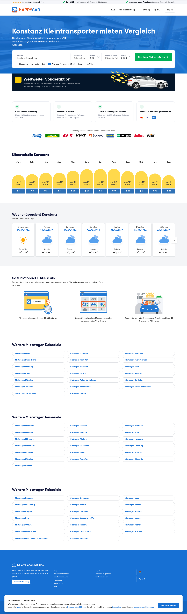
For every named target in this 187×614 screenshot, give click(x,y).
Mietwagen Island (23, 353)
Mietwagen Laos (132, 498)
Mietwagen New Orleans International (31, 538)
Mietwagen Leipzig (78, 373)
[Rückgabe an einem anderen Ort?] (16, 64)
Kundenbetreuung (127, 9)
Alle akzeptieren (168, 605)
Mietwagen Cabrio (78, 393)
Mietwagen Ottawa (23, 524)
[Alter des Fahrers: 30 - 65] (49, 64)
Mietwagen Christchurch (80, 531)
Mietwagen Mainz (77, 452)
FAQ (113, 9)
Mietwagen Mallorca (133, 373)
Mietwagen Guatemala (79, 498)
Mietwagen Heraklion (79, 366)
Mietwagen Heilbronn (24, 425)
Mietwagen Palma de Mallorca (83, 380)
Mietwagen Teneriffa (24, 386)
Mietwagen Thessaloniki (80, 386)
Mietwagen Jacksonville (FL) (82, 518)
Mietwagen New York (134, 353)
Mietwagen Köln (132, 366)
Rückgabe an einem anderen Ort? (32, 64)
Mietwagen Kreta (22, 373)
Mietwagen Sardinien (134, 380)
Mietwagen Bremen (23, 465)
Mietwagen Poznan (133, 524)
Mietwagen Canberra (79, 511)
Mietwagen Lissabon (79, 353)
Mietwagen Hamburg (24, 366)
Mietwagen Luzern (133, 518)
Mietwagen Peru (22, 518)
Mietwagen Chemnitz (79, 538)
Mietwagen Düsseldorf (79, 445)
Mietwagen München (24, 380)
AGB (55, 586)
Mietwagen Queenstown (25, 531)
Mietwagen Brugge (23, 511)
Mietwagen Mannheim (25, 445)
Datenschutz (58, 583)
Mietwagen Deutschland (25, 359)
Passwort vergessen (103, 574)
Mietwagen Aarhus (78, 504)
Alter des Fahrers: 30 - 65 (62, 64)
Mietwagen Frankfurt (79, 359)
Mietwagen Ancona (133, 504)
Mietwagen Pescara (78, 524)
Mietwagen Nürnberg (24, 439)
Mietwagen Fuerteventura (136, 359)
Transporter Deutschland (26, 393)
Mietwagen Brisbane (133, 531)
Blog (55, 570)
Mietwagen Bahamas (24, 498)
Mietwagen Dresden (78, 425)
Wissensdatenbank (61, 574)
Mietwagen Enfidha (133, 511)
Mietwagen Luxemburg (25, 504)
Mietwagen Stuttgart (133, 452)
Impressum (58, 580)
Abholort (20, 55)
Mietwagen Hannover (134, 425)
